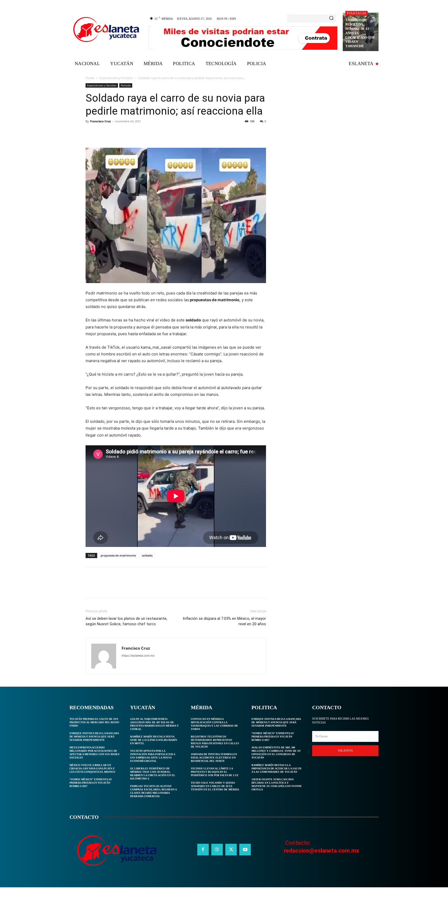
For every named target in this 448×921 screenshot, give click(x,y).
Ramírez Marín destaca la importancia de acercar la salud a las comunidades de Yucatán (276, 768)
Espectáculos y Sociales (116, 78)
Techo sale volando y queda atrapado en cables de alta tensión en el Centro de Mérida (215, 786)
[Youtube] (245, 849)
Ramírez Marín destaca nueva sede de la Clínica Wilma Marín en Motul (153, 740)
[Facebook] (91, 133)
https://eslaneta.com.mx (138, 655)
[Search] (331, 18)
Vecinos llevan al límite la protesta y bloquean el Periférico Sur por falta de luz (215, 772)
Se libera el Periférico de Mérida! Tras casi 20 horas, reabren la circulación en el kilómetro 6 (152, 773)
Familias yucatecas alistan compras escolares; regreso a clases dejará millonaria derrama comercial (153, 791)
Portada (126, 85)
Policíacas (356, 13)
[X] (102, 133)
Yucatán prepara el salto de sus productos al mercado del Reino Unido (94, 722)
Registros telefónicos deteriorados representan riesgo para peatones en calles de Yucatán (215, 741)
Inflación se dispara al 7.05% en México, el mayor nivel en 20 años (224, 621)
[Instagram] (217, 849)
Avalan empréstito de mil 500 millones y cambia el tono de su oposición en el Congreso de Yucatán (276, 752)
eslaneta (345, 750)
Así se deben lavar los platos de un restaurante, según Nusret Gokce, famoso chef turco (126, 621)
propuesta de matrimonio (118, 555)
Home (90, 78)
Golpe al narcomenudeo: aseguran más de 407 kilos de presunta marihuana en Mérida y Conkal (154, 724)
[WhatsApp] (126, 133)
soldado (147, 555)
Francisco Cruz (100, 121)
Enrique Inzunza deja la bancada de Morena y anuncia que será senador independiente (94, 736)
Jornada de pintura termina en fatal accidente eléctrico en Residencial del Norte (214, 757)
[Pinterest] (114, 133)
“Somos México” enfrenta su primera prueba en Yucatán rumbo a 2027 (90, 783)
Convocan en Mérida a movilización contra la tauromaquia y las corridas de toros (214, 724)
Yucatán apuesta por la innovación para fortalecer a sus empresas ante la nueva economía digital (152, 755)
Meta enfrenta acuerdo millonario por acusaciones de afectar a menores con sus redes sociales (94, 752)
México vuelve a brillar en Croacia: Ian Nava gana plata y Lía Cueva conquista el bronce (92, 768)
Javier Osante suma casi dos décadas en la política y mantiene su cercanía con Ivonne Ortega (276, 784)
